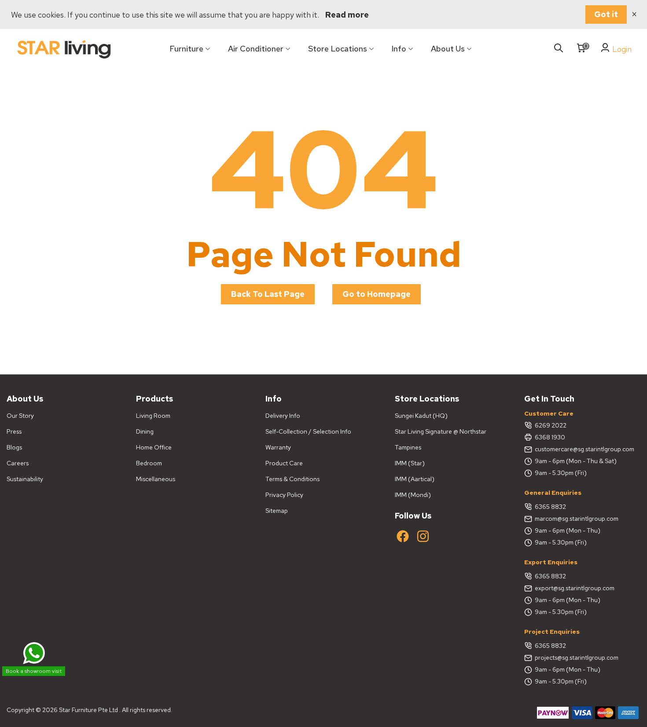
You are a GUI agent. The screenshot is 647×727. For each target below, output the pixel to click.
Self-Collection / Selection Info (308, 431)
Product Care (284, 463)
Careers (18, 463)
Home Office (154, 447)
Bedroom (149, 463)
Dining (145, 431)
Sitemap (276, 511)
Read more (347, 15)
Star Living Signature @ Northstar (440, 431)
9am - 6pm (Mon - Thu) (567, 530)
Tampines (408, 447)
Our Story (20, 416)
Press (14, 431)
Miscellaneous (155, 479)
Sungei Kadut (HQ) (421, 416)
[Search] (558, 49)
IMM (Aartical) (414, 479)
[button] (268, 294)
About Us (448, 49)
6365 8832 (550, 507)
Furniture (186, 49)
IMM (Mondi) (413, 495)
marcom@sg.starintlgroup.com (576, 518)
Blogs (14, 447)
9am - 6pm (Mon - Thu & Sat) (576, 461)
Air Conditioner (255, 49)
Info (399, 49)
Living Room (153, 416)
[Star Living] (63, 49)
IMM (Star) (410, 463)
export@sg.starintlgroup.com (574, 588)
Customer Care (548, 413)
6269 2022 (550, 425)
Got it (606, 14)
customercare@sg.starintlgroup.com (584, 449)
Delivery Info (282, 416)
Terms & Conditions (292, 479)
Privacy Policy (284, 495)
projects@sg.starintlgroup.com (576, 657)
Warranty (278, 447)
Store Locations (337, 49)
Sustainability (25, 479)
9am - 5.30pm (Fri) (561, 473)
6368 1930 (550, 437)
